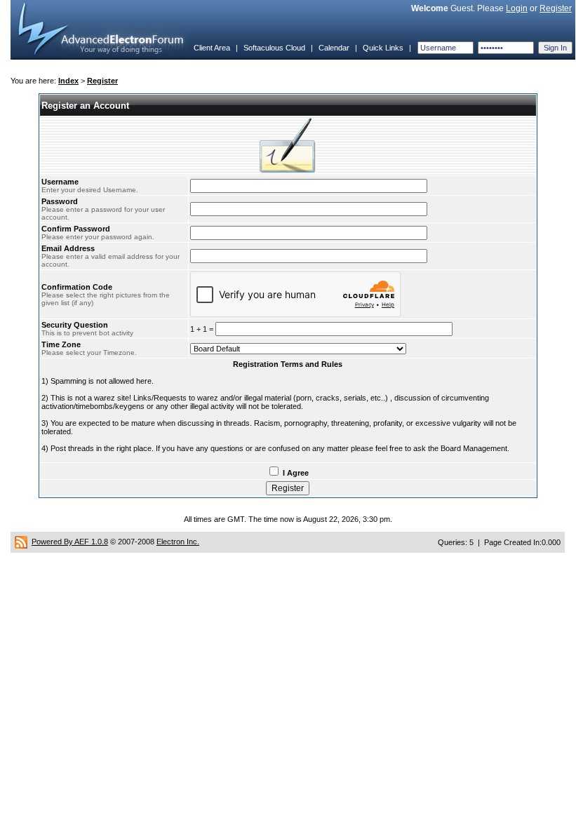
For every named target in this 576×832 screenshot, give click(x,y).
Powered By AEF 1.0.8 (70, 541)
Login (517, 8)
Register (556, 8)
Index (68, 80)
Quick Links (383, 47)
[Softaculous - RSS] (21, 541)
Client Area (212, 47)
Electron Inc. (177, 541)
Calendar (334, 47)
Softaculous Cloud (274, 47)
